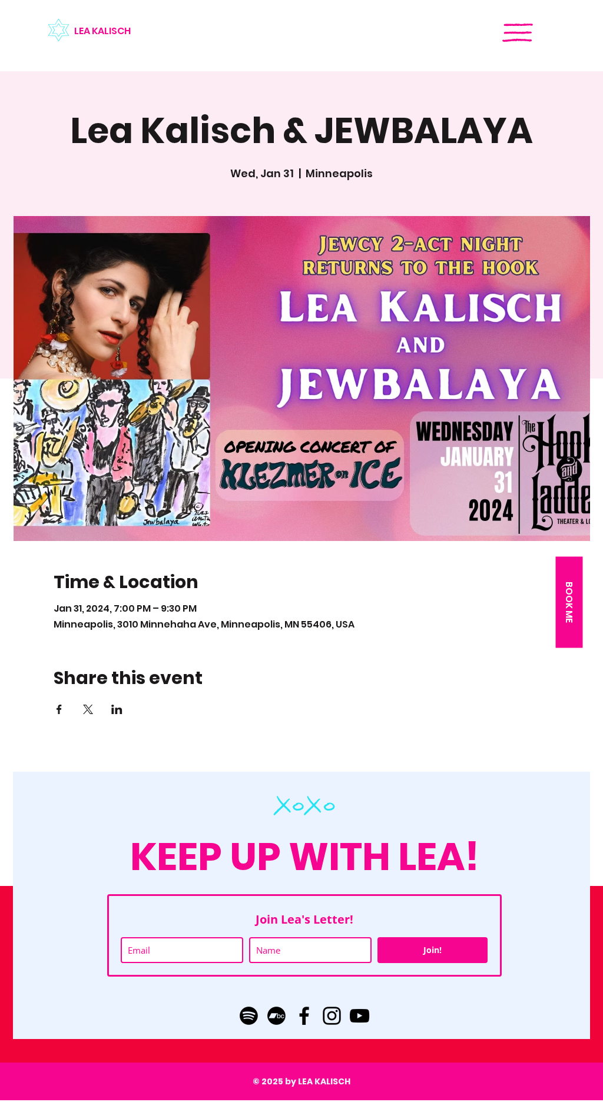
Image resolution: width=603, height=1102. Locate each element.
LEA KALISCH (102, 31)
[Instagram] (332, 1016)
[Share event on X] (88, 709)
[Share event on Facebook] (59, 709)
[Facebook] (304, 1016)
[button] (517, 33)
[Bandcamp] (276, 1016)
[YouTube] (359, 1016)
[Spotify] (249, 1016)
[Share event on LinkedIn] (116, 709)
